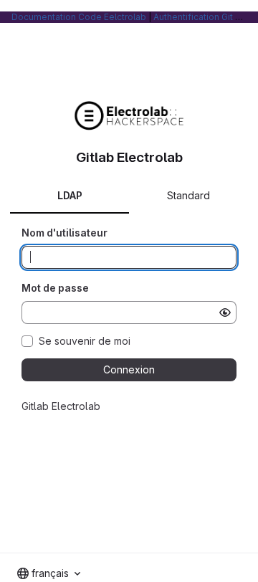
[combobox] (49, 573)
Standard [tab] (188, 195)
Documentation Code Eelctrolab (78, 16)
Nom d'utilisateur (65, 232)
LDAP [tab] (69, 195)
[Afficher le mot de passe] (225, 312)
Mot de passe (55, 288)
